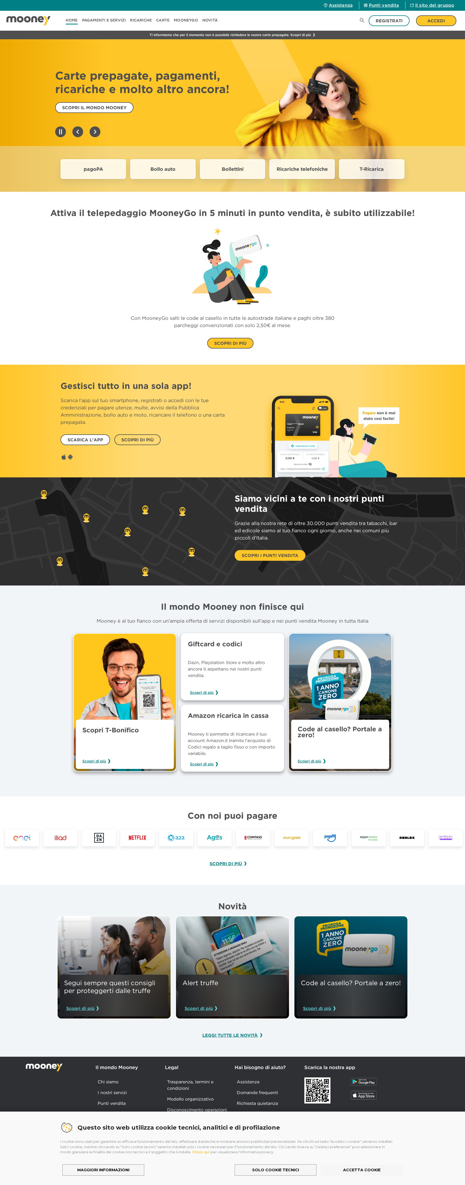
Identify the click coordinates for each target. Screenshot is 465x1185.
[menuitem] (74, 21)
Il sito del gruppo (434, 5)
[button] (104, 20)
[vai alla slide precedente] (77, 132)
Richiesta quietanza (257, 1103)
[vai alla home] (28, 20)
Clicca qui (201, 1152)
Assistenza (341, 5)
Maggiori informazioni (103, 1170)
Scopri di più (94, 761)
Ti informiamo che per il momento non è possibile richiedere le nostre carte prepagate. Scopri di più (230, 35)
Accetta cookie (362, 1170)
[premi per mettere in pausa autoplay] (60, 132)
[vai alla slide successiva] (95, 132)
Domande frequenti (257, 1092)
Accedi (436, 20)
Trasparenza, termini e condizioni (190, 1085)
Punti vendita (384, 5)
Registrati (389, 20)
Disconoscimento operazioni (197, 1109)
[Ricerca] (362, 20)
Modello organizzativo (190, 1099)
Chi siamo (108, 1081)
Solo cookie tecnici (275, 1170)
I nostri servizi (112, 1092)
